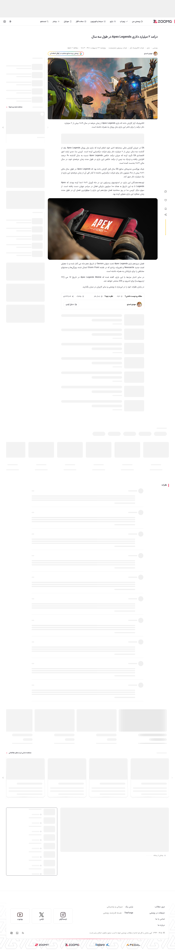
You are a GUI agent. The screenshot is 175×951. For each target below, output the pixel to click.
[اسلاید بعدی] (3, 127)
